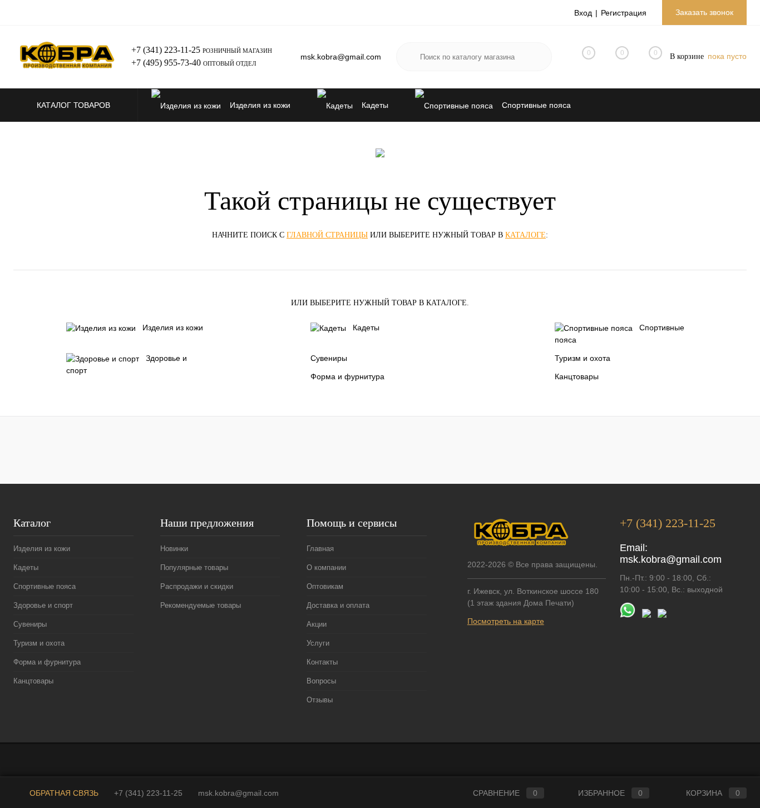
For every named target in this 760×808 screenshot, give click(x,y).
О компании (326, 567)
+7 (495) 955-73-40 (166, 62)
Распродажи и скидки (196, 586)
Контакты (322, 662)
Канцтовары (577, 376)
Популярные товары (194, 567)
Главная (320, 548)
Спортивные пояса (619, 333)
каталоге (525, 235)
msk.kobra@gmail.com (340, 56)
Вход (583, 12)
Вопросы (321, 681)
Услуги (318, 643)
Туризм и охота (582, 358)
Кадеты (366, 327)
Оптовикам (325, 586)
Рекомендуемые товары (200, 605)
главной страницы (327, 235)
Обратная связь (62, 793)
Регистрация (624, 12)
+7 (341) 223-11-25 (165, 49)
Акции (317, 624)
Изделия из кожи (172, 327)
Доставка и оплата (338, 605)
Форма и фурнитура (347, 376)
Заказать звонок (704, 12)
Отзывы (320, 700)
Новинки (174, 548)
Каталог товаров (74, 105)
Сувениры (328, 358)
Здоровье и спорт (126, 364)
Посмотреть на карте (505, 621)
